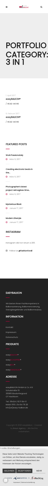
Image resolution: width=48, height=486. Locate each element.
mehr (39, 471)
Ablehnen (9, 471)
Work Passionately (14, 155)
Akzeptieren (24, 471)
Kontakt (9, 327)
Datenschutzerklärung (28, 482)
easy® (12, 354)
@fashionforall (25, 250)
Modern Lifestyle (13, 218)
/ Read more (12, 103)
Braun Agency (19, 428)
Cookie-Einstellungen (10, 448)
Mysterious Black (13, 204)
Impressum (11, 332)
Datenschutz (12, 337)
